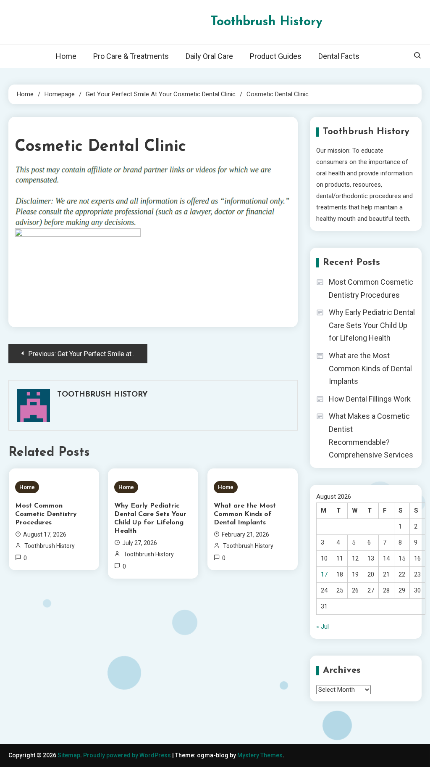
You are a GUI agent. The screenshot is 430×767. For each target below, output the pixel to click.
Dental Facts (338, 56)
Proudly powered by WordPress (127, 755)
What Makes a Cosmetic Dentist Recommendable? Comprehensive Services (371, 435)
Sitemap (69, 755)
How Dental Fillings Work (370, 398)
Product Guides (276, 56)
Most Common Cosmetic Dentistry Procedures (46, 514)
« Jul (322, 626)
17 (324, 574)
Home (66, 56)
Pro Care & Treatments (131, 56)
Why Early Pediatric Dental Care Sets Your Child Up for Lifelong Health (150, 518)
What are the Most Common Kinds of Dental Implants (245, 514)
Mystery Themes (260, 755)
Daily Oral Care (209, 56)
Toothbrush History (266, 22)
